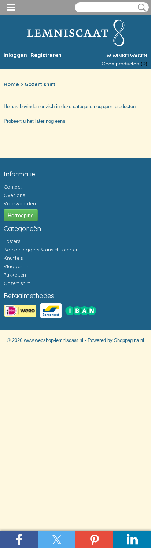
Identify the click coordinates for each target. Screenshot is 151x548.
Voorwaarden (20, 203)
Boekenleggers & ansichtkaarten (41, 249)
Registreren (46, 55)
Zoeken (140, 7)
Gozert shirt (40, 84)
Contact (13, 187)
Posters (12, 241)
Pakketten (15, 275)
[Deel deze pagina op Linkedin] (132, 539)
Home (11, 84)
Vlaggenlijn (17, 266)
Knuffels (13, 258)
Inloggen (15, 55)
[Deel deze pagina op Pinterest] (94, 539)
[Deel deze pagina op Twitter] (57, 539)
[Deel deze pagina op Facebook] (19, 539)
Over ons (14, 195)
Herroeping (21, 215)
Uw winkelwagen (125, 55)
